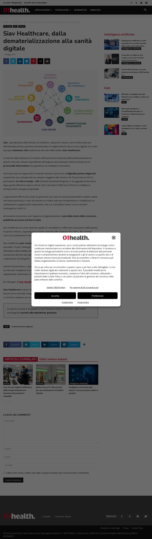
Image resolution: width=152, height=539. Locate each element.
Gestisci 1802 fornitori (56, 287)
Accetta (55, 295)
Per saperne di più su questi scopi (84, 287)
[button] (113, 237)
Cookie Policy (67, 302)
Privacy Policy (83, 302)
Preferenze (97, 295)
